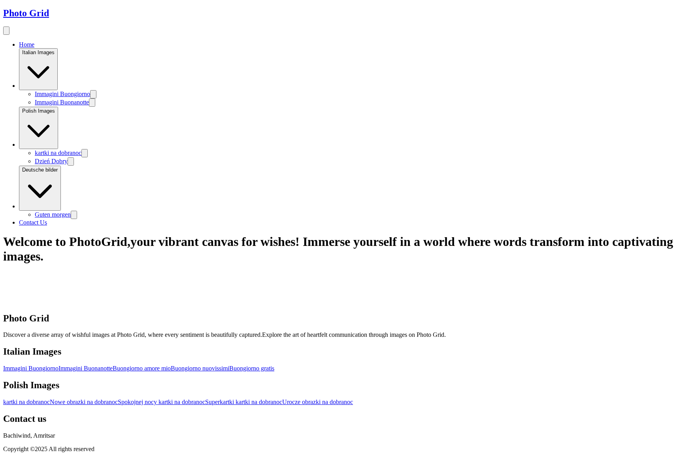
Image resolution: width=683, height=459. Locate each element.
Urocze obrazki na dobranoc (317, 402)
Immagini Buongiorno (62, 94)
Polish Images (38, 111)
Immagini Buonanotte (62, 102)
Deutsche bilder (40, 170)
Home (26, 44)
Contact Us (33, 222)
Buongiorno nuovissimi (200, 368)
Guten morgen (53, 214)
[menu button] (6, 30)
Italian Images (38, 52)
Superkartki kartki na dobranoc (243, 402)
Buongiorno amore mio (142, 368)
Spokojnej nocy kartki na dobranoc (161, 402)
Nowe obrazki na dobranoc (84, 402)
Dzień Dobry (51, 161)
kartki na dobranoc (58, 152)
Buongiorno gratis (251, 368)
